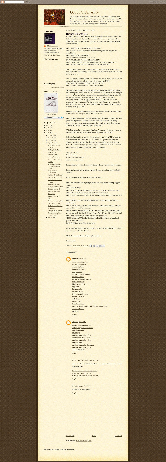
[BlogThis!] (94, 246)
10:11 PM (82, 322)
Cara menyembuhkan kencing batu (84, 371)
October (50, 140)
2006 (48, 133)
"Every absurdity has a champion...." (54, 214)
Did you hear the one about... (54, 146)
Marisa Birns (52, 46)
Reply (74, 314)
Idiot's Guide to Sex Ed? (55, 177)
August (50, 217)
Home (94, 435)
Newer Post (70, 435)
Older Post (118, 435)
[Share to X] (97, 246)
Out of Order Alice (84, 12)
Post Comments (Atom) (84, 440)
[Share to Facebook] (100, 246)
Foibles (50, 199)
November (51, 138)
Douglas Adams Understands (52, 172)
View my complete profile (52, 55)
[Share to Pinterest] (103, 246)
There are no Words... (54, 203)
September (51, 143)
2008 (48, 130)
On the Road (51, 208)
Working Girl (52, 152)
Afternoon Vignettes (54, 184)
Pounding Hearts (53, 154)
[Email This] (90, 246)
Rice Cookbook (78, 386)
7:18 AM (87, 386)
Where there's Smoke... (55, 159)
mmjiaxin (75, 258)
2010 (48, 125)
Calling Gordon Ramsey (55, 210)
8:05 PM (83, 258)
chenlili (75, 321)
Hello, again (51, 194)
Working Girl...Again (54, 150)
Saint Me (50, 162)
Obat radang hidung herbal (81, 373)
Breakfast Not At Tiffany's (55, 175)
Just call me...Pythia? (54, 196)
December (51, 135)
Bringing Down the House (55, 186)
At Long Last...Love (54, 157)
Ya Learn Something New (55, 201)
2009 (48, 128)
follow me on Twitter (57, 87)
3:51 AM (96, 360)
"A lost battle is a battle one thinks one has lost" (54, 166)
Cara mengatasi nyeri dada (82, 360)
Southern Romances (54, 191)
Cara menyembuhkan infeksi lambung (85, 375)
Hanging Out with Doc (54, 189)
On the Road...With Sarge (55, 206)
